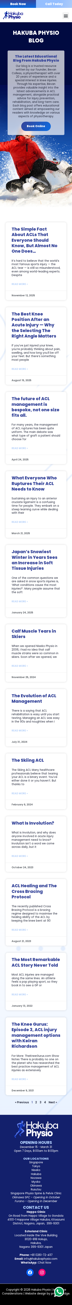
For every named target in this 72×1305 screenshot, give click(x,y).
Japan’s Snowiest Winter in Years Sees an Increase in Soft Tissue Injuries (34, 560)
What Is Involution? (33, 823)
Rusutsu (36, 1189)
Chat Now (44, 1263)
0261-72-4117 (41, 1255)
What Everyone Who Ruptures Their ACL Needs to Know (34, 483)
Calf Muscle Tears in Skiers (34, 633)
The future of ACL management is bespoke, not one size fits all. (35, 407)
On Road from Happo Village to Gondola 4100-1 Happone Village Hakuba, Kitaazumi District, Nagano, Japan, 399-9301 (36, 1219)
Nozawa (36, 1178)
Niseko (36, 1170)
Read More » (20, 284)
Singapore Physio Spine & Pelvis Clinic (36, 1193)
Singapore (36, 1162)
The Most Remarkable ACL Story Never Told (36, 962)
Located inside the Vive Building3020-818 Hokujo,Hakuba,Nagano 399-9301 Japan (36, 1241)
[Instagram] (42, 1272)
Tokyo (36, 1166)
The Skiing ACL (28, 760)
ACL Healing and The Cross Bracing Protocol (34, 891)
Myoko (36, 1182)
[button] (65, 15)
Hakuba (36, 1174)
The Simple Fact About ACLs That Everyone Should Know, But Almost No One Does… (34, 240)
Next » (53, 1102)
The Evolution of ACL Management (34, 698)
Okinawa (36, 1186)
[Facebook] (30, 1272)
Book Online (36, 126)
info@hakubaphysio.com (40, 1259)
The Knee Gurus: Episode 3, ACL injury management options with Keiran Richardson (36, 1035)
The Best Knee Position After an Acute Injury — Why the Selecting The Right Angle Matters (34, 325)
